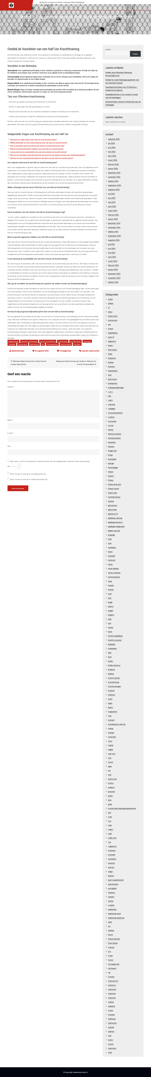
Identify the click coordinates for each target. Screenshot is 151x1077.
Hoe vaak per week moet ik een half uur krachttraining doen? (33, 139)
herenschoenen (114, 576)
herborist (111, 560)
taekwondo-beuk (17, 350)
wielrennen (112, 1023)
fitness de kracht (114, 484)
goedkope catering (115, 518)
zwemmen (112, 1048)
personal (111, 791)
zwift (110, 1052)
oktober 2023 (113, 282)
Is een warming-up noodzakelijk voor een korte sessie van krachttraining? (38, 151)
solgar (110, 871)
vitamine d (112, 989)
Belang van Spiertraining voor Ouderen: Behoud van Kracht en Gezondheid (76, 362)
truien (110, 955)
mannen (111, 720)
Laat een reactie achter (90, 350)
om (109, 770)
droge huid (112, 450)
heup (110, 581)
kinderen (111, 669)
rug (109, 842)
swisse (110, 900)
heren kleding (113, 568)
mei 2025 (111, 202)
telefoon (111, 930)
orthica (111, 783)
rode (110, 825)
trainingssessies (52, 344)
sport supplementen (116, 879)
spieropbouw (34, 344)
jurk (109, 623)
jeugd (110, 602)
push (110, 816)
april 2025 (112, 206)
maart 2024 (112, 261)
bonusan (111, 366)
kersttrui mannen (115, 640)
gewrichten (112, 509)
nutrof (110, 762)
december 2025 (114, 172)
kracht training (113, 677)
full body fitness (114, 496)
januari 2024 (113, 269)
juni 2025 (111, 197)
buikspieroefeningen (116, 387)
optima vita (112, 778)
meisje (110, 728)
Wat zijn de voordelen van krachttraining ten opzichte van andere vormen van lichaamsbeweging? (47, 154)
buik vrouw (112, 379)
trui (109, 951)
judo (109, 619)
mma (110, 741)
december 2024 (114, 223)
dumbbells (112, 459)
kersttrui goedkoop (115, 635)
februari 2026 (113, 164)
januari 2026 (113, 168)
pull (109, 812)
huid (110, 593)
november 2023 (114, 277)
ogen (110, 766)
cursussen (112, 421)
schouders (112, 858)
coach (110, 400)
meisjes (111, 732)
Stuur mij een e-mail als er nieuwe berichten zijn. (29, 479)
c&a (109, 395)
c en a (110, 391)
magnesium (112, 711)
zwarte (110, 1044)
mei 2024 (111, 252)
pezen (110, 795)
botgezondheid (13, 341)
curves (110, 425)
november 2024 (114, 227)
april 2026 (112, 155)
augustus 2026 (114, 139)
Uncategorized (65, 350)
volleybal (111, 1006)
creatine (111, 417)
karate (110, 627)
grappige (111, 534)
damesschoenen (114, 438)
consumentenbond (115, 412)
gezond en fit (113, 513)
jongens (111, 614)
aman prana (112, 316)
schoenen (112, 850)
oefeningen (87, 341)
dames (110, 429)
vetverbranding (66, 344)
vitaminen (112, 993)
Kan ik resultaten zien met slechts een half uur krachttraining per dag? (37, 145)
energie (111, 463)
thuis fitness (113, 943)
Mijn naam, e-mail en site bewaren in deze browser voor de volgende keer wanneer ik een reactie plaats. (50, 461)
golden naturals (114, 530)
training (111, 947)
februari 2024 (113, 265)
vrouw (110, 1010)
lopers (110, 707)
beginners (112, 341)
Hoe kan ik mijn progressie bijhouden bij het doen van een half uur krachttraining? (41, 158)
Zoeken (108, 49)
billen (110, 353)
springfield (112, 888)
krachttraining (62, 341)
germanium (112, 505)
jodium (110, 606)
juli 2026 (111, 143)
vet (109, 972)
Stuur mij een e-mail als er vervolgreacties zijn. (28, 473)
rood (110, 833)
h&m (110, 539)
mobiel (110, 745)
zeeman (111, 1031)
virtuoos (111, 976)
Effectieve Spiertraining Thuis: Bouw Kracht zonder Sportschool (28, 362)
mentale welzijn (75, 341)
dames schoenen (114, 433)
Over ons (43, 7)
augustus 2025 (114, 189)
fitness (110, 480)
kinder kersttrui (114, 665)
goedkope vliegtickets (116, 526)
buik (109, 374)
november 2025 (114, 176)
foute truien (112, 492)
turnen (110, 959)
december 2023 (114, 273)
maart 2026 (112, 160)
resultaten (12, 344)
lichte (110, 698)
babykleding (112, 332)
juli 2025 (111, 193)
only (109, 774)
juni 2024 (111, 248)
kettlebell (111, 644)
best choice (112, 349)
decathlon (112, 442)
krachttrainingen (114, 686)
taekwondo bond (114, 913)
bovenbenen (113, 370)
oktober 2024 (113, 231)
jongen (110, 610)
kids (109, 652)
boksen (111, 362)
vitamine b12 (113, 980)
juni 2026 (111, 147)
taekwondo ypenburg (116, 917)
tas (109, 926)
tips (43, 344)
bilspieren (112, 358)
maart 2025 (112, 210)
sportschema (113, 884)
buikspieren (112, 383)
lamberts (111, 694)
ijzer (110, 597)
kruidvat (111, 690)
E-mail (10, 433)
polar (110, 804)
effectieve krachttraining (29, 341)
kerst (110, 631)
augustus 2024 (114, 240)
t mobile (111, 905)
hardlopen (112, 547)
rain (109, 821)
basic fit (111, 337)
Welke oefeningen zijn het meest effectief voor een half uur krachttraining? (38, 142)
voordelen (77, 344)
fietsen (110, 471)
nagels (110, 749)
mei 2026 (111, 151)
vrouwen (111, 1014)
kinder (110, 661)
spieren (111, 875)
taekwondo (112, 909)
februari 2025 (113, 214)
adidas (110, 303)
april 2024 (112, 256)
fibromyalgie (113, 467)
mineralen (112, 736)
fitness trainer (113, 488)
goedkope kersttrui (115, 522)
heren (110, 564)
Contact (55, 7)
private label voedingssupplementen (122, 808)
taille (110, 922)
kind (109, 656)
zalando (111, 1027)
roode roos (112, 837)
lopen (110, 703)
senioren (111, 863)
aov (109, 324)
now (109, 757)
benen (110, 345)
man (110, 715)
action (110, 299)
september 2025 (114, 185)
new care (111, 753)
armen (110, 328)
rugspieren (112, 846)
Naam (10, 420)
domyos (111, 446)
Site (9, 446)
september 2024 (114, 235)
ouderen (111, 787)
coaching (111, 404)
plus (109, 799)
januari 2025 (113, 219)
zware (110, 1039)
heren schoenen (114, 572)
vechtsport (112, 968)
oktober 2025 (113, 181)
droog (110, 454)
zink (109, 1035)
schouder (111, 854)
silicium (111, 867)
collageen (111, 408)
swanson (111, 892)
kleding (111, 673)
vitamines (112, 997)
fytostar (111, 501)
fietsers (111, 475)
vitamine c (112, 985)
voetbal (111, 1001)
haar (110, 543)
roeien (110, 829)
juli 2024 (111, 244)
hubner (111, 589)
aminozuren (112, 320)
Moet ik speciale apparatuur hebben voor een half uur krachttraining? (36, 148)
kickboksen (112, 648)
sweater (111, 896)
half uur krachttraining (47, 341)
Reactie (11, 386)
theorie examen (114, 938)
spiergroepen (22, 344)
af (109, 307)
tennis (110, 934)
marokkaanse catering (116, 724)
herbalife (111, 555)
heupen (111, 585)
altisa (110, 311)
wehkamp (112, 1018)
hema (110, 551)
